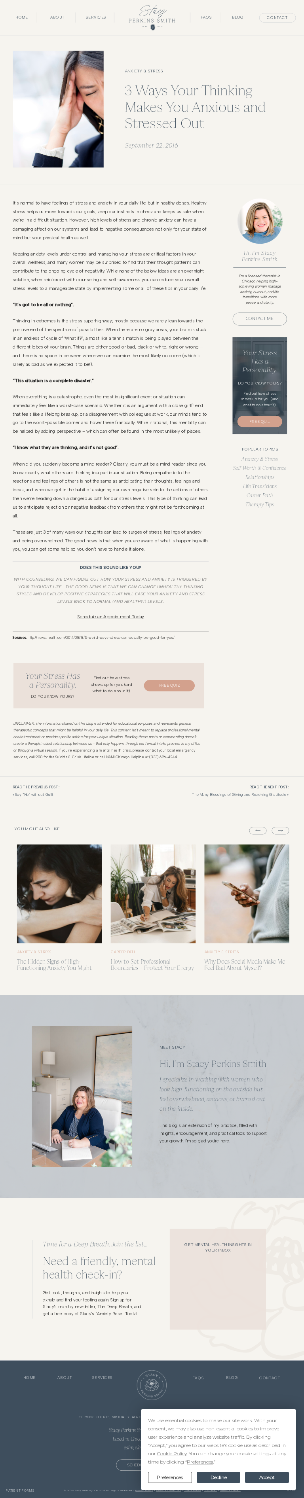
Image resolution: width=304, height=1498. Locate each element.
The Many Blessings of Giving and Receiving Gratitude (239, 794)
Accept (267, 1477)
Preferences (170, 1477)
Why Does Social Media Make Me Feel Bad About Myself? (244, 965)
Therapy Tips (259, 504)
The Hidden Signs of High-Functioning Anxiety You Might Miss (54, 968)
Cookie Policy (192, 1490)
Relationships (259, 476)
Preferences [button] (200, 1462)
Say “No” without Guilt (34, 794)
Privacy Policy (144, 1490)
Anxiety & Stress (144, 70)
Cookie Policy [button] (172, 1453)
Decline (219, 1477)
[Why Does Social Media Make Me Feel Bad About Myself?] (246, 894)
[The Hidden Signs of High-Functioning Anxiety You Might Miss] (59, 894)
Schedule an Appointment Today (110, 617)
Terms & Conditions (168, 1490)
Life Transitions (260, 486)
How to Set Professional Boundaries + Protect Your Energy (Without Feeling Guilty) (152, 968)
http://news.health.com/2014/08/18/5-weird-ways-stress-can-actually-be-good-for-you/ (101, 637)
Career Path (260, 495)
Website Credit (230, 1490)
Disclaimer (210, 1490)
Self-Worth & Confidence (259, 467)
